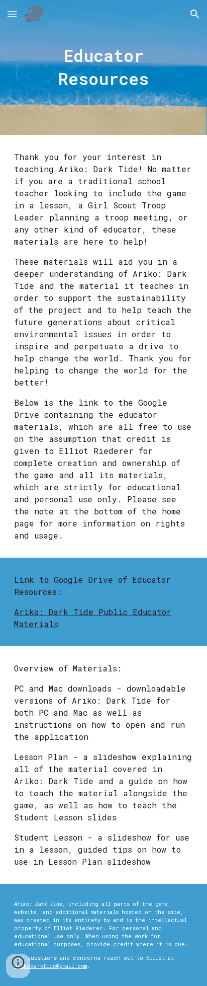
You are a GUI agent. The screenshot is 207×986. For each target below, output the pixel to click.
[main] (103, 67)
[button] (12, 14)
